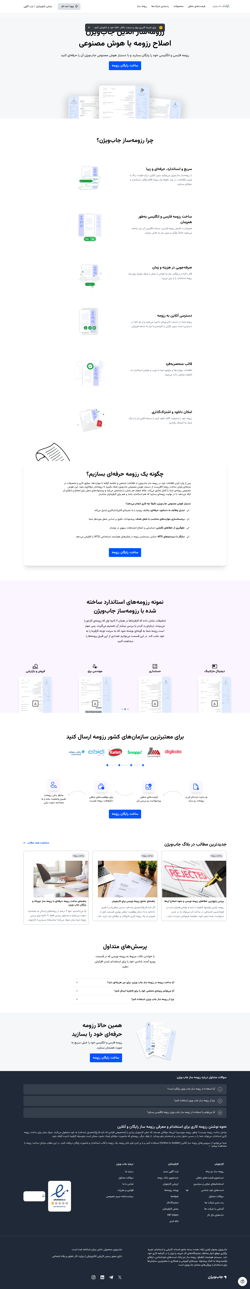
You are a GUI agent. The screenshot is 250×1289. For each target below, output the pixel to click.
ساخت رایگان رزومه (125, 65)
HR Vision (172, 1215)
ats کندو (174, 1221)
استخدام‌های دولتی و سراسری (209, 1184)
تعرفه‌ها (174, 1197)
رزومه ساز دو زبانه (215, 1172)
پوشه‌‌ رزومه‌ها (171, 1190)
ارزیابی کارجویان (170, 1184)
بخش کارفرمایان (170, 1209)
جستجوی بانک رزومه (167, 1178)
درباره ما (129, 1172)
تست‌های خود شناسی (212, 1190)
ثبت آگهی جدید (170, 1172)
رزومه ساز (142, 6)
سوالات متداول (216, 1197)
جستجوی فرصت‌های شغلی (210, 1178)
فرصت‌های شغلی (196, 6)
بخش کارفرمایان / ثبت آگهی (38, 6)
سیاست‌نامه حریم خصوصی (119, 1197)
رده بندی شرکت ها (214, 1203)
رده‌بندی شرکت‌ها (160, 6)
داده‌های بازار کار (215, 1215)
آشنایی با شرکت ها (214, 1209)
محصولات (178, 6)
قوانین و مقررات (125, 1190)
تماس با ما (127, 1184)
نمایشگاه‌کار (172, 1203)
